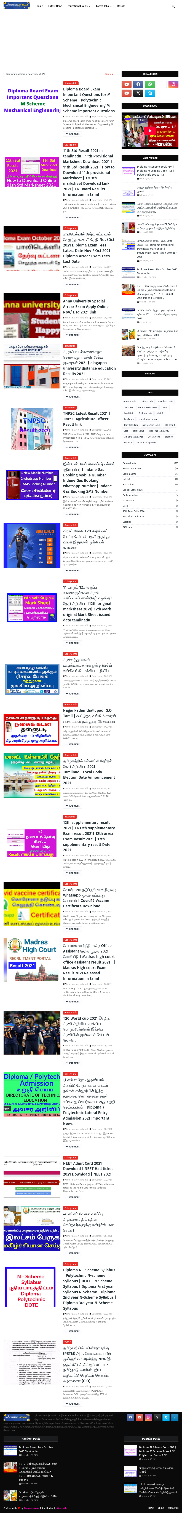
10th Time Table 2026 (159, 431)
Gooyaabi (62, 1508)
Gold (126, 431)
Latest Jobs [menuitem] (102, 6)
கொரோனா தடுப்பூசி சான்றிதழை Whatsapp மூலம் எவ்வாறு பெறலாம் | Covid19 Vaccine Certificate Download (89, 897)
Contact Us (173, 1508)
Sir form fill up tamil (146, 442)
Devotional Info (165, 401)
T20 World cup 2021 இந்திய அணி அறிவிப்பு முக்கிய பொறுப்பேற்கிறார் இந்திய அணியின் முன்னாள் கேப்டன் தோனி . (86, 1029)
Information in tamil (77, 116)
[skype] (150, 93)
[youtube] (127, 84)
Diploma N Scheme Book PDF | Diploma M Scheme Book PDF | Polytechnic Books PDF (155, 170)
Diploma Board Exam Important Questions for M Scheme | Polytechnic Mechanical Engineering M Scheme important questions (89, 100)
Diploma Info (71, 83)
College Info (70, 145)
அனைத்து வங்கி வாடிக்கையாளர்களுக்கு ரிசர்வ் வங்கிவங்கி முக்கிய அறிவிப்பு (87, 665)
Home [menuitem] (39, 6)
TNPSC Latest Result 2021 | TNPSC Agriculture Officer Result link (86, 419)
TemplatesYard (31, 1508)
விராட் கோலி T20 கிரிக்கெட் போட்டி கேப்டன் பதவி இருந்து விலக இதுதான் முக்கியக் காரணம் (86, 539)
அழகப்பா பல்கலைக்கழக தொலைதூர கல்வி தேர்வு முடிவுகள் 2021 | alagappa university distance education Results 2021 (89, 362)
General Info (71, 458)
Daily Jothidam (131, 425)
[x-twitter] (138, 93)
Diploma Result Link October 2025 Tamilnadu (157, 271)
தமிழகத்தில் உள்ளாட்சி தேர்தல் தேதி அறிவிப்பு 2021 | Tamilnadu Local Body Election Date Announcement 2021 (89, 772)
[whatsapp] (150, 84)
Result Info (70, 346)
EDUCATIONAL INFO (147, 407)
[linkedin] (174, 1417)
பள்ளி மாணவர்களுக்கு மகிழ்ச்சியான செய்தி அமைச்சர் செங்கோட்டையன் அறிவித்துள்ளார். (157, 207)
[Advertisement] (91, 39)
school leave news (147, 419)
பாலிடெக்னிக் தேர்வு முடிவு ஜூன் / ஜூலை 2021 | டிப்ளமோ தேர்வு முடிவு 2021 (157, 314)
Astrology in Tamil (151, 425)
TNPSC (68, 1342)
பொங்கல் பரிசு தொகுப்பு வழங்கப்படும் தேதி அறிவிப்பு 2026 (157, 333)
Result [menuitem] (121, 6)
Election (169, 437)
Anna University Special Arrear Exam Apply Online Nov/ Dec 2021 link (86, 307)
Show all (109, 74)
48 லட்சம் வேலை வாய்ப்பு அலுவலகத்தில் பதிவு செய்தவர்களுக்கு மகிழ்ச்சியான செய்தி (88, 1222)
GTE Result (170, 425)
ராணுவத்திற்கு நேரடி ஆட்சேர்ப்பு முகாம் (154, 189)
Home (151, 1508)
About (161, 1508)
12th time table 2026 (133, 437)
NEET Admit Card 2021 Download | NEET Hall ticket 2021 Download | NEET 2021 (88, 1169)
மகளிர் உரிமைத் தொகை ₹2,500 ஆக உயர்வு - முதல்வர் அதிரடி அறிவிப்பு (157, 226)
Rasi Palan (129, 419)
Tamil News (138, 431)
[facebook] (138, 84)
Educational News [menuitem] (78, 6)
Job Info (160, 413)
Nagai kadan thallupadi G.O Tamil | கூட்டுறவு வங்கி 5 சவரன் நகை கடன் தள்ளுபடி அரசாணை (89, 716)
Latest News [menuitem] (55, 6)
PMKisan (128, 442)
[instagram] (173, 84)
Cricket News (154, 437)
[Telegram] (162, 84)
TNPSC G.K (128, 407)
